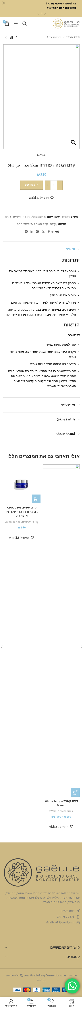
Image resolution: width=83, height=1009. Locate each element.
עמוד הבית (73, 37)
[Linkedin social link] (32, 232)
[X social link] (43, 232)
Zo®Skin (41, 155)
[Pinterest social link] (37, 232)
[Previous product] (16, 37)
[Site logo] (66, 23)
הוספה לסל (31, 185)
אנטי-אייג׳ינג (21, 216)
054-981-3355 (65, 916)
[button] (41, 197)
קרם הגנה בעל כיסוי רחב (32, 224)
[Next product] (6, 37)
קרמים (26, 521)
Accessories (54, 37)
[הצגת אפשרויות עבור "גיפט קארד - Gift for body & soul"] (75, 792)
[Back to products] (11, 37)
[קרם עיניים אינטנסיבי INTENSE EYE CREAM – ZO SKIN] (22, 484)
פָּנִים (8, 216)
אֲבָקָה (53, 224)
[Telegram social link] (26, 232)
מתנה (52, 811)
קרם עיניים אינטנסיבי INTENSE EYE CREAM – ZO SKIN (22, 512)
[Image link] (41, 872)
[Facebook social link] (48, 232)
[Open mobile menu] (15, 23)
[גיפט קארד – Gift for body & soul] (61, 630)
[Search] (24, 23)
